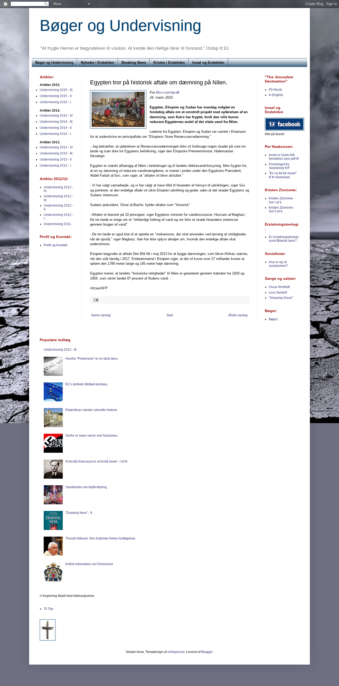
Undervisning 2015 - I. (56, 102)
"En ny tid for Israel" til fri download (283, 175)
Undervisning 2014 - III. (56, 122)
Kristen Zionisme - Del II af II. (282, 209)
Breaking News (134, 63)
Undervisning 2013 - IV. (56, 147)
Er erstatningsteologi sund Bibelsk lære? (283, 239)
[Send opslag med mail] (95, 299)
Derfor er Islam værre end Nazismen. (91, 435)
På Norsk (275, 90)
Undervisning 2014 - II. (56, 128)
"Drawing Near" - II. (79, 513)
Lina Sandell (278, 292)
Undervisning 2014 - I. (56, 134)
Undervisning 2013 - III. (56, 153)
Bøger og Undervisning (120, 25)
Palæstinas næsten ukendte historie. (91, 410)
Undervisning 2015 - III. (56, 90)
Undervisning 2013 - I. (56, 165)
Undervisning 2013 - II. (56, 159)
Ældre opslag (238, 315)
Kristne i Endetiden (169, 63)
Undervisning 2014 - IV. (56, 115)
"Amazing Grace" (281, 298)
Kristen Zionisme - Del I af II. (282, 200)
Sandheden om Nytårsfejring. (86, 487)
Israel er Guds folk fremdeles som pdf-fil (284, 157)
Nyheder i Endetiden (97, 63)
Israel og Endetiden (208, 63)
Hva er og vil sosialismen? (278, 264)
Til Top (48, 609)
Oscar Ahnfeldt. (280, 287)
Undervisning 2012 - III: (60, 349)
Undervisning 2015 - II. (56, 96)
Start (169, 315)
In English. (276, 95)
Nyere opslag (101, 315)
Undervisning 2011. (58, 224)
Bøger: (273, 319)
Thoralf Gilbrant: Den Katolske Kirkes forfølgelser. (100, 538)
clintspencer (176, 652)
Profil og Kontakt (55, 245)
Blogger (206, 652)
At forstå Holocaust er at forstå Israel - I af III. (96, 461)
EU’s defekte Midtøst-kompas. (86, 384)
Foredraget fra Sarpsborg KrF (279, 166)
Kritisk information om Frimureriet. (89, 564)
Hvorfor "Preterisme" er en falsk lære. (91, 358)
